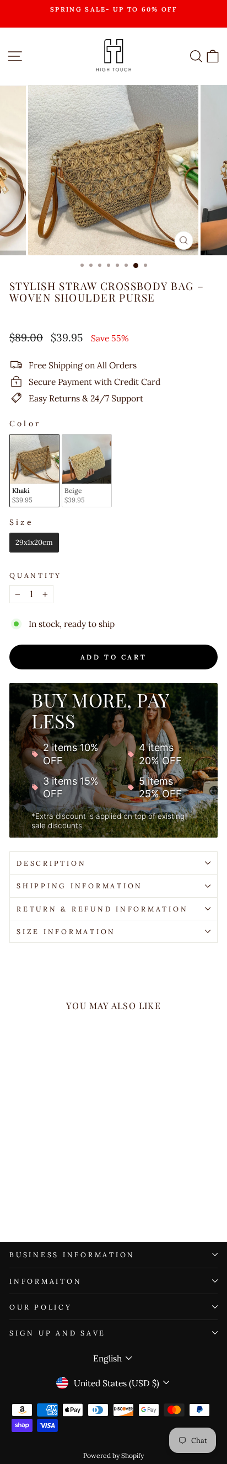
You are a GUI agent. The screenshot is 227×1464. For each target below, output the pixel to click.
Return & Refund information (102, 908)
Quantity (35, 575)
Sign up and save (57, 1332)
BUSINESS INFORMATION (72, 1254)
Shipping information (80, 885)
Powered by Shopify (113, 1455)
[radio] (34, 470)
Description (51, 863)
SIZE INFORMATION (66, 931)
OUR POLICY (40, 1306)
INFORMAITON (45, 1281)
